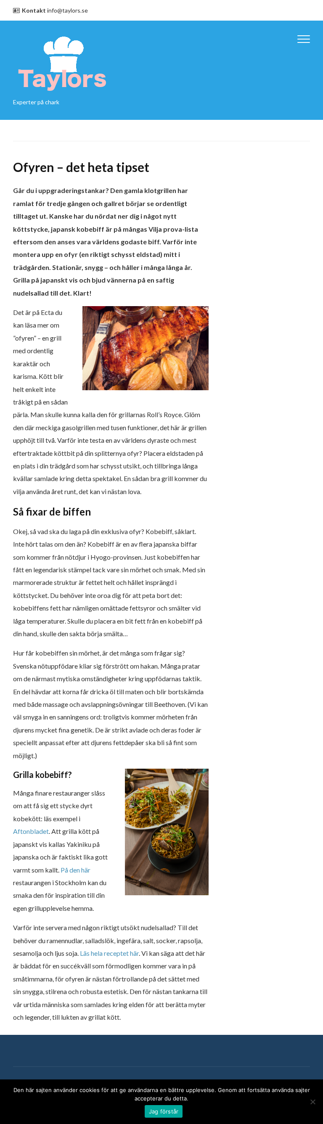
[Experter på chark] (62, 62)
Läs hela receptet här (109, 953)
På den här (75, 870)
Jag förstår (164, 1111)
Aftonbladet (31, 831)
